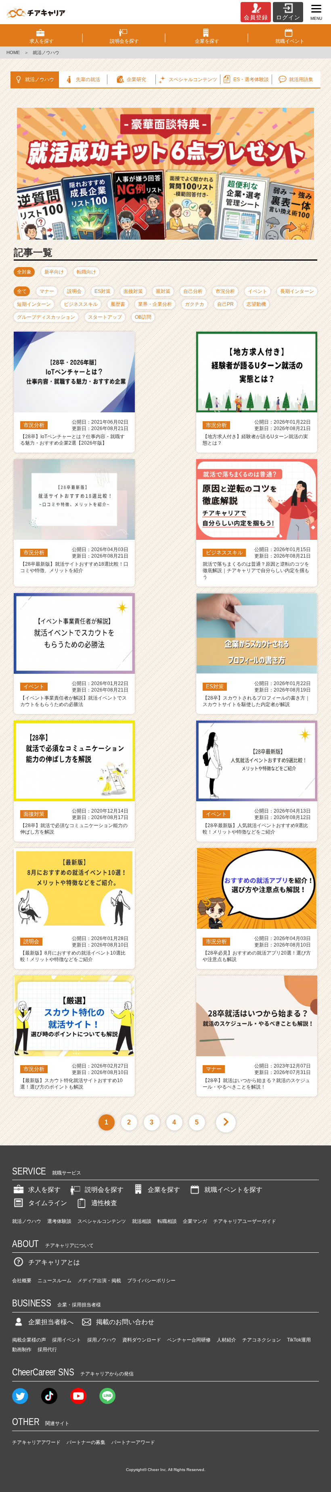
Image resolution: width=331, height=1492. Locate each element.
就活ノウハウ (39, 79)
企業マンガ (195, 1221)
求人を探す (44, 1189)
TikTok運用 (299, 1340)
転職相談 (167, 1221)
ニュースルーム (54, 1280)
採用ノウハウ (101, 1340)
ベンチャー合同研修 (189, 1340)
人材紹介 (226, 1340)
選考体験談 (59, 1221)
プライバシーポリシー (151, 1280)
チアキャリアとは (54, 1262)
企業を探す (164, 1189)
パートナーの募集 (86, 1442)
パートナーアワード (133, 1442)
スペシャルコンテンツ (102, 1221)
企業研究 (136, 79)
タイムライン (47, 1202)
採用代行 (47, 1349)
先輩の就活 (88, 79)
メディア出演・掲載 (99, 1280)
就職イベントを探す (233, 1189)
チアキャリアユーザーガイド (244, 1221)
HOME (13, 52)
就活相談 (141, 1221)
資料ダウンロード (141, 1340)
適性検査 (104, 1202)
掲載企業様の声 (29, 1340)
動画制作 (21, 1349)
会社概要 (21, 1280)
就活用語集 (301, 79)
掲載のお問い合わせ (125, 1322)
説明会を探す (104, 1189)
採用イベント (66, 1340)
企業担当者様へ (50, 1322)
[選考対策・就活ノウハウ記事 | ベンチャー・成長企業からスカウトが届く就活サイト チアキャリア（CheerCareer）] (35, 12)
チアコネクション (261, 1340)
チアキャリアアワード (36, 1442)
